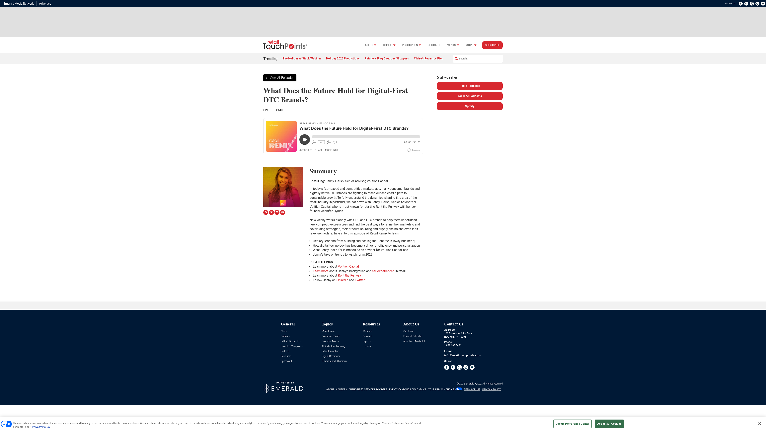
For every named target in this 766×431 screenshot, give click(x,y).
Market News (328, 331)
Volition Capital (348, 266)
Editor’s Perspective (291, 341)
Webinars (367, 331)
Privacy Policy (41, 426)
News (284, 331)
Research (367, 336)
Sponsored (286, 361)
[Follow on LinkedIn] (746, 4)
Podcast (433, 45)
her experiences (383, 271)
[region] (383, 424)
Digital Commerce (331, 356)
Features (285, 336)
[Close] (759, 423)
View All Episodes (282, 78)
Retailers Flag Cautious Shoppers (387, 58)
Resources (410, 45)
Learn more (321, 271)
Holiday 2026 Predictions (343, 58)
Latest (368, 45)
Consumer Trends (331, 336)
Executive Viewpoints (292, 346)
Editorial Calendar (412, 336)
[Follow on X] (752, 4)
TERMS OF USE (472, 389)
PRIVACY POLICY (491, 389)
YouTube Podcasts (470, 96)
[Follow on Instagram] (757, 4)
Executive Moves (330, 341)
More (469, 45)
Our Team (408, 331)
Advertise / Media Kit (414, 341)
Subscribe (492, 45)
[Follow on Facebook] (741, 4)
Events (451, 45)
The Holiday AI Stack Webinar (301, 58)
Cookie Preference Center (572, 423)
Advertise (45, 3)
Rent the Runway (349, 275)
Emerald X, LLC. (474, 383)
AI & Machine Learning (333, 346)
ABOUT (330, 389)
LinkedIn (342, 280)
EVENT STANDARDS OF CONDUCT (407, 389)
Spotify (469, 106)
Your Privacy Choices (442, 389)
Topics (387, 45)
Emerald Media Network (19, 3)
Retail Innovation (330, 351)
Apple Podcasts (470, 85)
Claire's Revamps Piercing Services (437, 58)
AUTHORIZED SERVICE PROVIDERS (368, 389)
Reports (367, 341)
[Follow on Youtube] (763, 4)
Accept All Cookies (609, 423)
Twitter (360, 280)
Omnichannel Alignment (334, 361)
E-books (367, 346)
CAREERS (341, 389)
